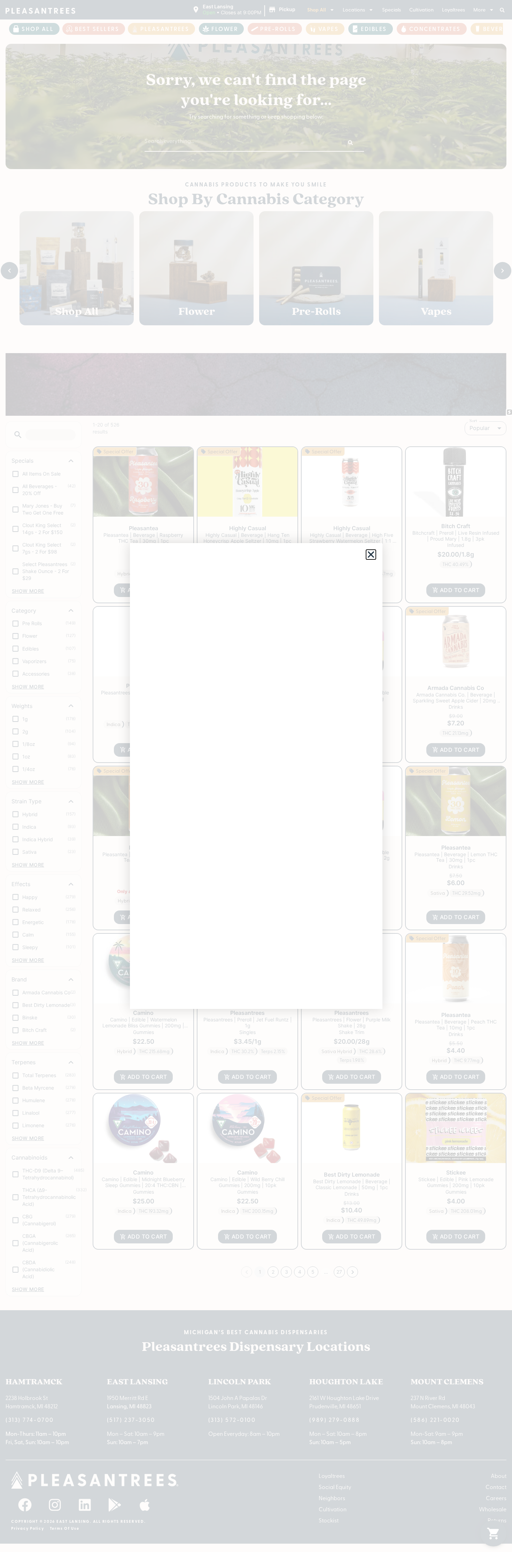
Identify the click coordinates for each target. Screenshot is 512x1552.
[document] (256, 776)
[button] (370, 554)
